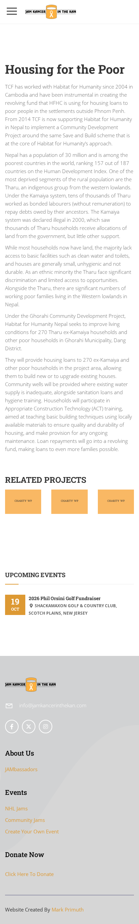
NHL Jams (16, 808)
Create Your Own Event (32, 831)
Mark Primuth (68, 909)
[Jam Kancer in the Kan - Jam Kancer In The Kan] (53, 11)
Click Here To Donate (29, 874)
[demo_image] (23, 494)
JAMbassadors (21, 769)
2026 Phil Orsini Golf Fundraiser (65, 598)
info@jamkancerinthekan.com (52, 705)
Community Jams (25, 819)
